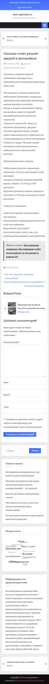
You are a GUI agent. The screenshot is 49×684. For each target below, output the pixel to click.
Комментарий (11, 342)
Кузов (10, 40)
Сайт (6, 407)
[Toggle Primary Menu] (45, 25)
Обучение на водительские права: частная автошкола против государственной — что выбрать (22, 485)
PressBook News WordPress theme (29, 680)
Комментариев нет (16, 68)
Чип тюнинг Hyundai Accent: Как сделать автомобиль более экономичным (21, 506)
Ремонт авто (12, 267)
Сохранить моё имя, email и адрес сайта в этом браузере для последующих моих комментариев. (23, 423)
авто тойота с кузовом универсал (23, 36)
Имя (6, 382)
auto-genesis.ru (22, 14)
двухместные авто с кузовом (20, 662)
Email (7, 394)
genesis (27, 63)
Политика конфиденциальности (24, 2)
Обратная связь (24, 7)
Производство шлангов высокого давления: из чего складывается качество (31, 306)
